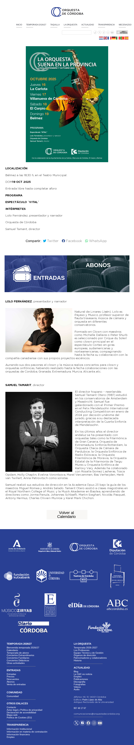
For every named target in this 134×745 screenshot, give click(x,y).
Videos (77, 687)
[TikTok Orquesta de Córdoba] (82, 724)
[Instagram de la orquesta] (108, 32)
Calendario (12, 650)
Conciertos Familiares (18, 658)
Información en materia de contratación (27, 731)
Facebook (74, 241)
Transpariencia (18, 724)
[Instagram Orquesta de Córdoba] (94, 723)
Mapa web (12, 715)
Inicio (19, 25)
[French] (110, 37)
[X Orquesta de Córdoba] (76, 724)
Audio (77, 689)
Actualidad (87, 25)
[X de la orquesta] (99, 33)
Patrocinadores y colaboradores (90, 658)
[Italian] (118, 37)
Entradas (11, 674)
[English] (105, 37)
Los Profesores (81, 650)
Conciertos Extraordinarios (20, 655)
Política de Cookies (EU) (19, 717)
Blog (76, 671)
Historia (78, 660)
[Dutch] (101, 37)
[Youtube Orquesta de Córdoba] (100, 723)
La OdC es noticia (83, 674)
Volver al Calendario (66, 514)
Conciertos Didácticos (18, 660)
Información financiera (18, 734)
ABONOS (98, 265)
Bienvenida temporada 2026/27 (23, 647)
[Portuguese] (122, 37)
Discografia (79, 681)
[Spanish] (127, 37)
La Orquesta (70, 25)
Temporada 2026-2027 (85, 647)
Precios (10, 676)
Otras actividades (16, 663)
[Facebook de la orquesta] (104, 32)
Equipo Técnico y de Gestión (88, 652)
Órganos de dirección (85, 655)
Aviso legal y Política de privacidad (24, 710)
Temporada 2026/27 (36, 25)
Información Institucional (19, 729)
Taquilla (55, 25)
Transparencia (106, 25)
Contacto (11, 707)
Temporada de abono (18, 652)
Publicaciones (81, 679)
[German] (114, 37)
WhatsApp (98, 241)
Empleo (78, 676)
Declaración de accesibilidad (21, 712)
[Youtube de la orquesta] (112, 32)
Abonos (11, 681)
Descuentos (13, 679)
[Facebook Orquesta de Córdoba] (88, 723)
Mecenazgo (125, 25)
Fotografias (79, 684)
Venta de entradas (16, 684)
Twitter (53, 241)
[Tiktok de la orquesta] (95, 32)
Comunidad (13, 696)
